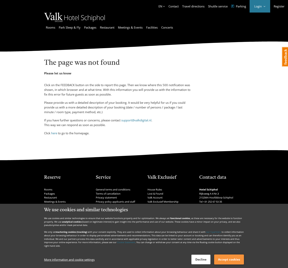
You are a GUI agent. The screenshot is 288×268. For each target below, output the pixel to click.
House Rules (155, 189)
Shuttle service (218, 6)
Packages (90, 27)
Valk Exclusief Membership (163, 201)
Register (279, 6)
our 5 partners (213, 231)
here (54, 133)
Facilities (152, 27)
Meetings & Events (130, 27)
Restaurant (107, 27)
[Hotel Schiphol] (74, 22)
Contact (173, 6)
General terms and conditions (113, 189)
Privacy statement (106, 197)
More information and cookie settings (69, 260)
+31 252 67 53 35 (212, 201)
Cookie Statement (126, 242)
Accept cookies (229, 259)
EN (160, 6)
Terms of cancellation (108, 193)
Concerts (167, 27)
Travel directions (193, 6)
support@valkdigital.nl (136, 120)
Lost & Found (155, 193)
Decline (200, 259)
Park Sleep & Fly (70, 27)
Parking (240, 6)
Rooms (50, 27)
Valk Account (155, 197)
